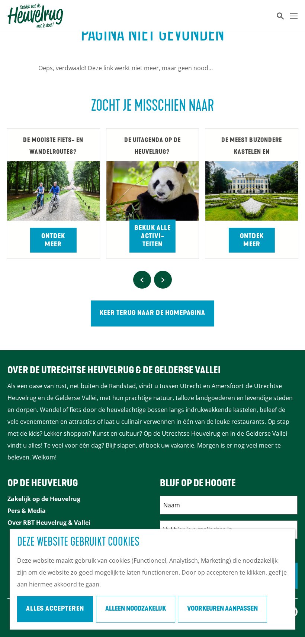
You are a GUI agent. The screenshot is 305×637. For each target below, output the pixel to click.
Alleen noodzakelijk (135, 609)
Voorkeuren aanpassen (222, 609)
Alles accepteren (55, 609)
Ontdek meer (53, 240)
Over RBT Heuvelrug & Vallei (48, 523)
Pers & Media (26, 511)
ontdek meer (252, 240)
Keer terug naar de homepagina (152, 313)
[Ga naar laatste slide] (142, 280)
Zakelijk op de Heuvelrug (43, 499)
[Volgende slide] (163, 280)
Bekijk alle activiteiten (152, 236)
